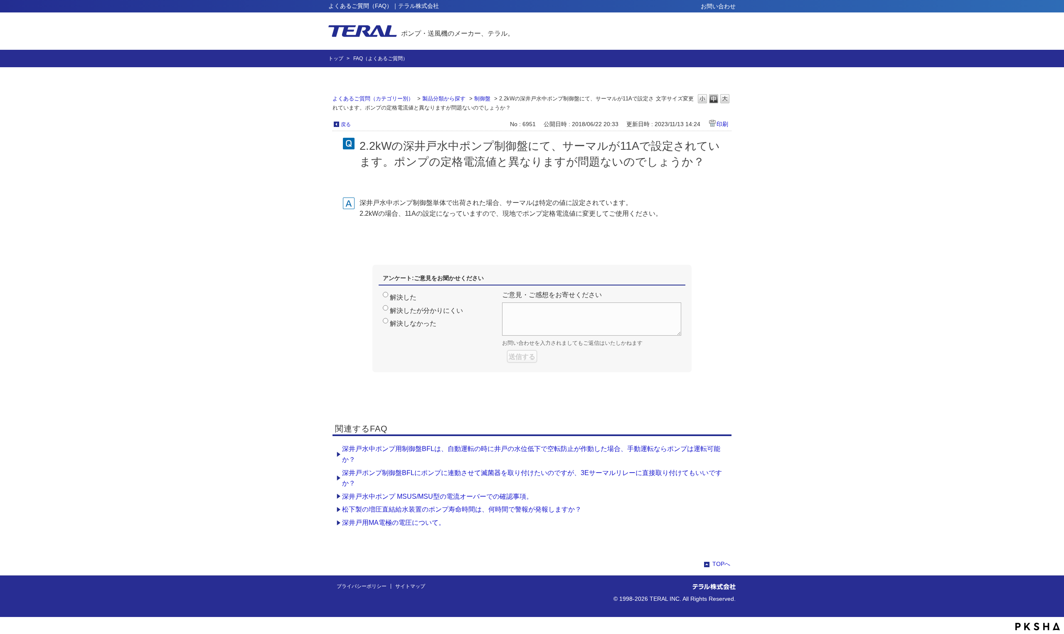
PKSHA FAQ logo (1037, 626)
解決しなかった (413, 323)
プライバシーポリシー (362, 586)
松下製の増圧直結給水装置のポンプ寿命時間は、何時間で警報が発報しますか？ (461, 509)
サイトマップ (410, 586)
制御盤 (482, 98)
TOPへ (721, 564)
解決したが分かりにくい (426, 310)
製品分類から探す (444, 98)
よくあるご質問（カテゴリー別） (373, 98)
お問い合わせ (718, 6)
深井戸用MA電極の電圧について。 (393, 522)
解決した (403, 297)
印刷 (722, 124)
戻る (346, 124)
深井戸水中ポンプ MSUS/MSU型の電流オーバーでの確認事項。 (437, 496)
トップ (335, 58)
